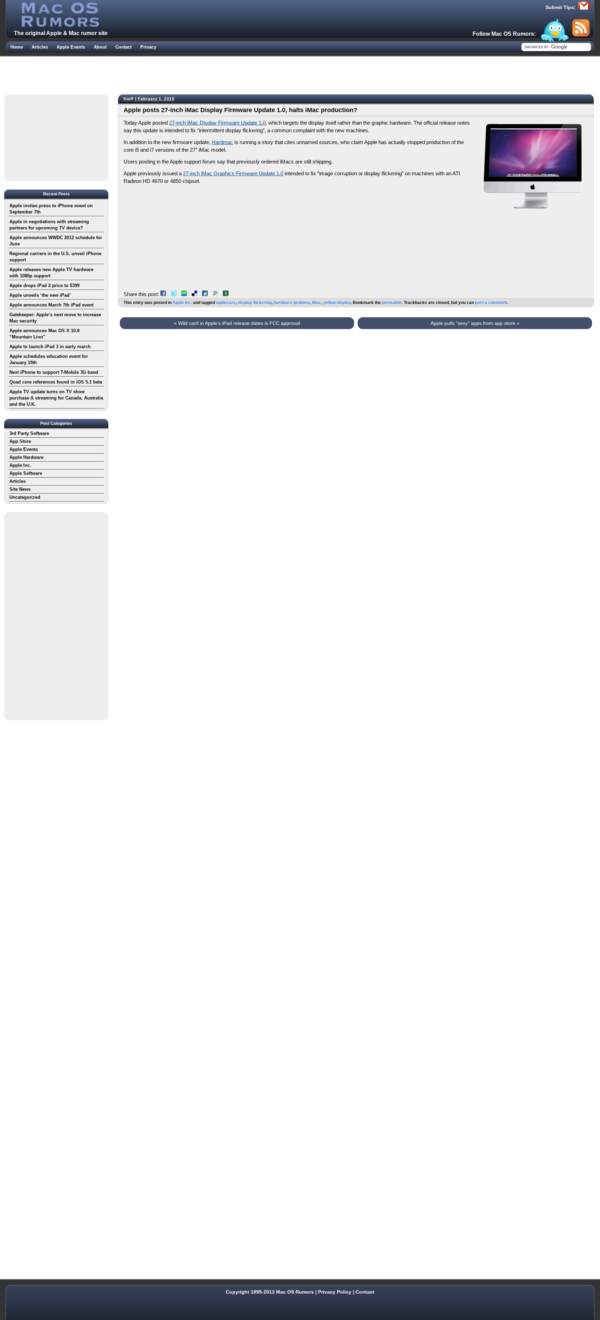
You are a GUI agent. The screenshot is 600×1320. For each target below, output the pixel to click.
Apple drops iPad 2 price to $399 (44, 285)
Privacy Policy (334, 1292)
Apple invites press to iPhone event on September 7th (51, 209)
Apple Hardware (26, 457)
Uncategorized (24, 497)
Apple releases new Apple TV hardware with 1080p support (51, 272)
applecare (226, 302)
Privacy (148, 47)
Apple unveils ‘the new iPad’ (40, 295)
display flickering (255, 302)
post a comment (491, 302)
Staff (128, 98)
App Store (20, 441)
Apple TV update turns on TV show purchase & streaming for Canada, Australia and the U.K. (56, 398)
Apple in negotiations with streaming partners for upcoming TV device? (49, 224)
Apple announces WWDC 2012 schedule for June (55, 240)
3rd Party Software (29, 433)
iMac (316, 302)
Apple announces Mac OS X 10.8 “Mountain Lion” (44, 333)
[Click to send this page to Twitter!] (175, 294)
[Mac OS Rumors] (59, 25)
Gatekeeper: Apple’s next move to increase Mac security (55, 317)
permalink (392, 302)
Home (16, 47)
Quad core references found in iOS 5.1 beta (55, 382)
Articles (40, 47)
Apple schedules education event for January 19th (48, 359)
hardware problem (292, 302)
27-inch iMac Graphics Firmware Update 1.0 (233, 173)
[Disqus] (356, 417)
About (100, 47)
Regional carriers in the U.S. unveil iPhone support (55, 256)
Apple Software (25, 473)
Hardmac (222, 142)
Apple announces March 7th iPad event (51, 305)
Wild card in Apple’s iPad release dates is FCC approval (237, 323)
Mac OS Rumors (295, 1292)
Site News (20, 489)
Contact (123, 47)
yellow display (337, 302)
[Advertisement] (300, 73)
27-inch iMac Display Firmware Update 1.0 (217, 123)
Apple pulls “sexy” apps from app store (475, 323)
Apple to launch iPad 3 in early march (50, 346)
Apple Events (71, 47)
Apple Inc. (182, 302)
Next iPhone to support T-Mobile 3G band (53, 372)
